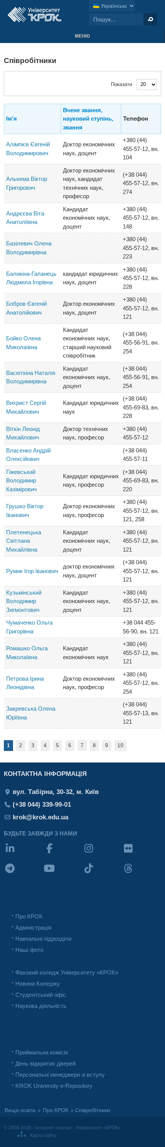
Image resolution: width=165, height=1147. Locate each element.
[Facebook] (63, 853)
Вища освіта (20, 1110)
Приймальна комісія (41, 1052)
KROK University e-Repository (53, 1085)
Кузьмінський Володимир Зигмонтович (23, 601)
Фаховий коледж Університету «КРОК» (66, 972)
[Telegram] (23, 873)
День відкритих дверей (45, 1063)
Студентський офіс (40, 994)
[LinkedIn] (23, 853)
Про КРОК (29, 916)
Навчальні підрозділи (43, 938)
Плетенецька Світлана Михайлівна (23, 541)
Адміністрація (33, 927)
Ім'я (11, 118)
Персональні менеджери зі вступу (60, 1074)
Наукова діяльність (40, 1006)
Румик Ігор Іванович (32, 571)
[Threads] (142, 873)
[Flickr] (142, 853)
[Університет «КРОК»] (34, 14)
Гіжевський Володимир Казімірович (21, 480)
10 (120, 745)
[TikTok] (102, 873)
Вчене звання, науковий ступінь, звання (88, 119)
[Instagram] (102, 853)
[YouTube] (63, 873)
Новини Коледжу (37, 983)
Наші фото (29, 949)
